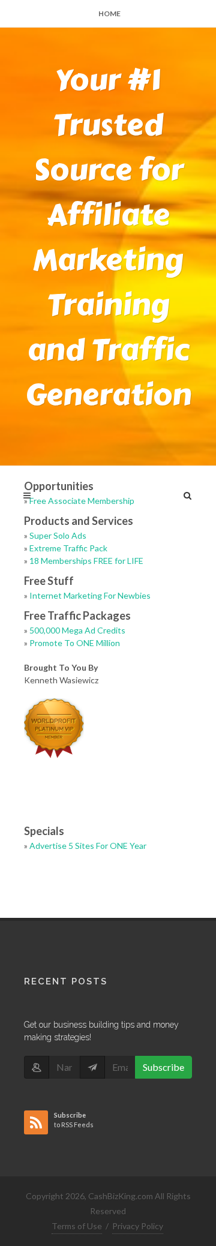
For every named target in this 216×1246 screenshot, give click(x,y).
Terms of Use (77, 1226)
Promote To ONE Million (74, 643)
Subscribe (163, 1067)
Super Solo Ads (57, 535)
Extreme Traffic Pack (68, 548)
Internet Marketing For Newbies (90, 595)
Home (109, 13)
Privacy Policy (137, 1226)
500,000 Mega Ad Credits (77, 630)
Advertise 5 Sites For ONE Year (87, 845)
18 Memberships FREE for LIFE (86, 561)
